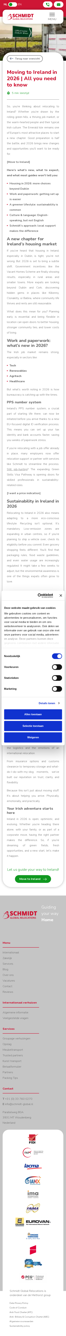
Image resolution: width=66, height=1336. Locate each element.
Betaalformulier (12, 1067)
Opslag (7, 1044)
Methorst (33, 1252)
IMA (33, 1196)
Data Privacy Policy (19, 1303)
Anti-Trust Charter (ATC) (21, 1312)
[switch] (57, 667)
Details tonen (47, 703)
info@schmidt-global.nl (19, 1104)
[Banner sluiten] (60, 595)
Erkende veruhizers (33, 1238)
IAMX (33, 1182)
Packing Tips (10, 1078)
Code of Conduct (18, 1307)
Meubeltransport (13, 1050)
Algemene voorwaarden (21, 1321)
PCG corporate (33, 1280)
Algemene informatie (15, 1012)
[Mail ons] (58, 4)
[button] (52, 17)
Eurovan (33, 1224)
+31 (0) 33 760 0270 (18, 1099)
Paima (33, 1210)
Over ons (8, 975)
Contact (7, 986)
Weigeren (33, 737)
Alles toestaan (33, 714)
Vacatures (9, 981)
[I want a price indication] (24, 493)
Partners (8, 1072)
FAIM (33, 1155)
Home (20, 17)
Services (8, 964)
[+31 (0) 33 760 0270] (47, 4)
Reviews (8, 992)
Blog (5, 969)
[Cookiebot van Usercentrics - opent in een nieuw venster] (39, 595)
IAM (33, 1266)
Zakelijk (7, 958)
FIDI (33, 1141)
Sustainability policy (20, 1326)
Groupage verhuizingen (16, 1038)
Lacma (33, 1169)
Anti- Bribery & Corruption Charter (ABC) (29, 1316)
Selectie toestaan (33, 725)
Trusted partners (13, 1055)
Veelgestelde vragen (15, 1018)
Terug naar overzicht (27, 58)
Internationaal (11, 952)
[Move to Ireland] (18, 162)
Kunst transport (12, 1061)
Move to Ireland (29, 879)
